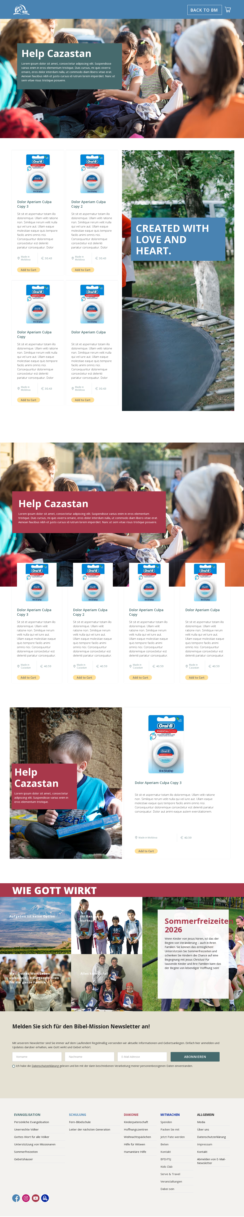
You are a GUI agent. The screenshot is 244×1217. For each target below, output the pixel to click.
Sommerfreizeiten (26, 1152)
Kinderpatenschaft (136, 1122)
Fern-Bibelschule (80, 1122)
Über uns (203, 1129)
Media (201, 1122)
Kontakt (202, 1152)
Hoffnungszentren (136, 1129)
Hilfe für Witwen (134, 1144)
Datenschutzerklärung (45, 1066)
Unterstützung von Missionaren (34, 1144)
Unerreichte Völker (26, 1129)
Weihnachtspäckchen (137, 1137)
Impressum (204, 1144)
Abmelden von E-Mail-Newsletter (211, 1161)
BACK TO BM (204, 10)
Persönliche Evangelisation (31, 1122)
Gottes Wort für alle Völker (31, 1137)
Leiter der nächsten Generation (89, 1129)
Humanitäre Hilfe (135, 1152)
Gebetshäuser (23, 1159)
